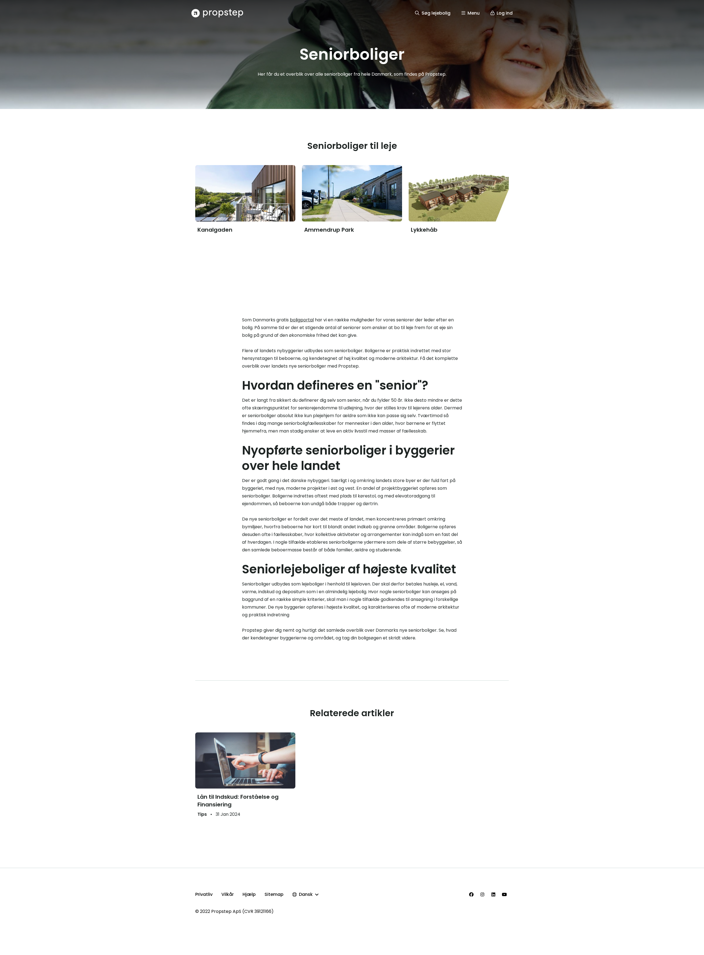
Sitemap (274, 894)
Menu (474, 13)
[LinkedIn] (493, 894)
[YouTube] (504, 894)
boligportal (302, 320)
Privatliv (204, 894)
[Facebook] (471, 894)
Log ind (505, 13)
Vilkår (227, 894)
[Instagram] (482, 894)
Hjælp (249, 894)
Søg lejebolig (436, 13)
